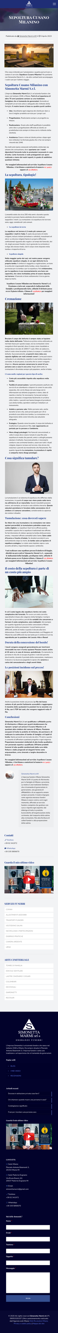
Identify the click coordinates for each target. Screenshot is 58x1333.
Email (9, 1233)
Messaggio (11, 1268)
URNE (8, 947)
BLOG (13, 1066)
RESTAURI (10, 998)
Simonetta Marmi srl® (28, 36)
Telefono (10, 1244)
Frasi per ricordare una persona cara (22, 1112)
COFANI (9, 909)
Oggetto (10, 1256)
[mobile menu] (54, 4)
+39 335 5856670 (11, 851)
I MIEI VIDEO (16, 1071)
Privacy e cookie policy (22, 1323)
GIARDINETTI (11, 992)
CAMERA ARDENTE (14, 942)
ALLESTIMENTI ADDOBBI (16, 915)
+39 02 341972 (10, 843)
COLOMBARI (11, 981)
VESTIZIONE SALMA (14, 925)
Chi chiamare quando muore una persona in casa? (27, 1100)
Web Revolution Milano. (39, 1321)
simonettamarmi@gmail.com (17, 1189)
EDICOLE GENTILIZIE (14, 971)
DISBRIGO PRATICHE (14, 936)
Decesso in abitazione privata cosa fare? (23, 1093)
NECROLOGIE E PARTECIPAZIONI (19, 931)
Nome (9, 1221)
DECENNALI (11, 987)
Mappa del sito (38, 1323)
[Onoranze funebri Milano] (29, 4)
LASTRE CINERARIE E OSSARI (18, 976)
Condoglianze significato (17, 1106)
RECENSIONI (16, 1076)
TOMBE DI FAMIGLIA (14, 965)
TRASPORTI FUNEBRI (14, 920)
